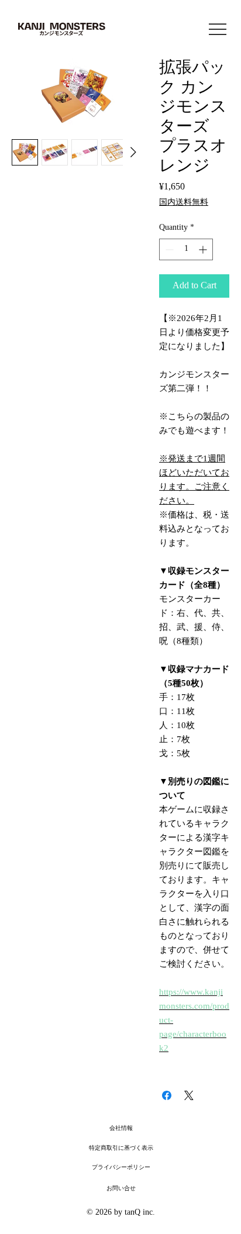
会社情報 (121, 1128)
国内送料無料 (183, 202)
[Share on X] (189, 1095)
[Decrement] (168, 249)
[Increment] (204, 249)
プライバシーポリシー (121, 1167)
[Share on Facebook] (167, 1095)
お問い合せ (121, 1188)
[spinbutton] (186, 249)
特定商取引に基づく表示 (121, 1148)
